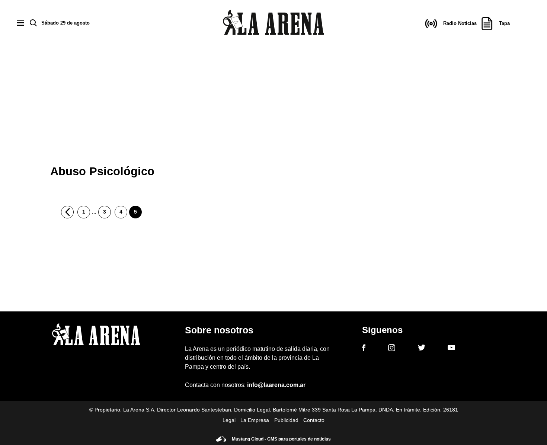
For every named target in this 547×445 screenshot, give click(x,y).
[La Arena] (273, 24)
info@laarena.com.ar (276, 385)
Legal (229, 420)
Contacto (313, 420)
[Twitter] (421, 348)
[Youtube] (451, 348)
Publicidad (286, 420)
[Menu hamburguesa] (20, 23)
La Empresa (254, 420)
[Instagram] (391, 349)
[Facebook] (363, 349)
